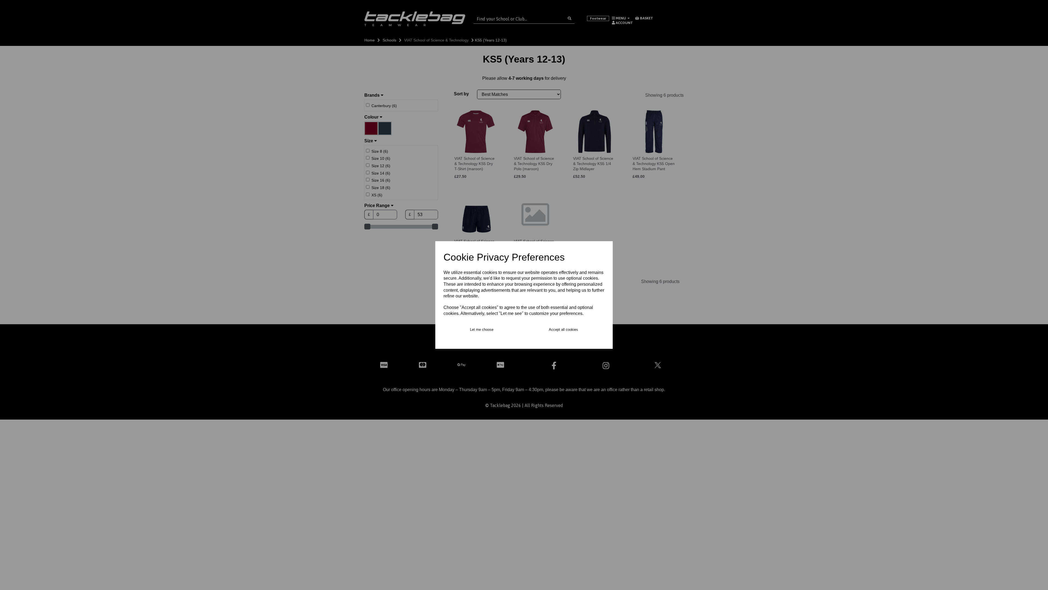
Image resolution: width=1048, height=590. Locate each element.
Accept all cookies (563, 330)
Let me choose (481, 330)
